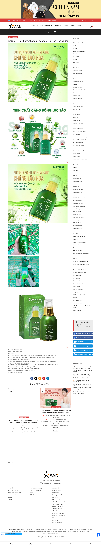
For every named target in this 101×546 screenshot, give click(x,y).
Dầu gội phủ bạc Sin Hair (79, 89)
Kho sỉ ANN (83, 20)
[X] (35, 378)
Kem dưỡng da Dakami (78, 145)
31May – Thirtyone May (78, 42)
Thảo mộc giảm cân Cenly (79, 272)
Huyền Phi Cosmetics (78, 128)
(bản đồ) (54, 20)
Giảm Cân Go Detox (78, 106)
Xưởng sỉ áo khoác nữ (57, 511)
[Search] (91, 24)
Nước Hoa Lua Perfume (78, 244)
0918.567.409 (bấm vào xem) (13, 533)
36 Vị (74, 45)
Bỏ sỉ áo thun (55, 497)
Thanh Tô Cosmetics (78, 267)
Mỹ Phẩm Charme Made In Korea (81, 186)
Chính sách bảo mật (13, 495)
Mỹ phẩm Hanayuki (77, 200)
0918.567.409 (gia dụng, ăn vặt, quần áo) (84, 341)
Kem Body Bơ (76, 134)
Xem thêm (23, 435)
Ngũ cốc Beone (76, 233)
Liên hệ (73, 25)
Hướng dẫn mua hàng (36, 488)
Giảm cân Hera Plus (78, 112)
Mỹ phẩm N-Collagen (78, 211)
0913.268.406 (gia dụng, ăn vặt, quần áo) (84, 346)
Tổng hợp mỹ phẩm (78, 292)
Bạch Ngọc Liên (77, 53)
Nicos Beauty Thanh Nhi (79, 236)
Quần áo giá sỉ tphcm (57, 504)
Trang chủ (34, 25)
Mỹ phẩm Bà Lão (77, 178)
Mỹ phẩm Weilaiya (77, 228)
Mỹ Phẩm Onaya (77, 214)
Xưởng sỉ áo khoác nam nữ (59, 513)
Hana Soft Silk (76, 120)
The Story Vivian (77, 275)
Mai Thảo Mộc (76, 156)
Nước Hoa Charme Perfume (79, 242)
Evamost (75, 103)
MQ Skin (75, 173)
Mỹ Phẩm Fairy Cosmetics (79, 197)
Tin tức (66, 25)
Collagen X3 (76, 84)
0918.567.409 (22, 20)
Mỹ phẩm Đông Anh (78, 192)
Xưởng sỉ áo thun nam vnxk (59, 515)
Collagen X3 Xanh (77, 87)
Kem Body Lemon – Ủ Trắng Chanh (81, 137)
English (79, 25)
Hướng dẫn (58, 25)
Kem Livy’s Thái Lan (78, 148)
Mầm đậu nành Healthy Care (80, 159)
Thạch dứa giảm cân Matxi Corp (80, 261)
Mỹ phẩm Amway (77, 175)
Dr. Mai (75, 101)
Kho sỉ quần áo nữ (56, 492)
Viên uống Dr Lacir (77, 303)
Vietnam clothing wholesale (59, 518)
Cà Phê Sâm (76, 62)
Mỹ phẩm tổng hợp (77, 225)
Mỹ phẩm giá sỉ (56, 520)
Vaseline (75, 297)
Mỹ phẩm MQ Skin (77, 209)
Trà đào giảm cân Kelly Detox (80, 294)
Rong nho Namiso (77, 250)
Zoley (74, 315)
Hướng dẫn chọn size (35, 490)
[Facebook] (31, 378)
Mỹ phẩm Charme (77, 184)
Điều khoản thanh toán (36, 495)
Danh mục (90, 20)
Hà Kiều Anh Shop (77, 114)
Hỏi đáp (32, 492)
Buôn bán (75, 59)
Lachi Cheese (76, 153)
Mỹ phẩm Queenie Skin (78, 220)
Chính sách (76, 78)
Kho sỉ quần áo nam (57, 490)
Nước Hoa (75, 239)
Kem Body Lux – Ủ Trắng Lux (80, 139)
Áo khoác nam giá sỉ (57, 508)
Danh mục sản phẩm (46, 25)
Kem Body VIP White (78, 142)
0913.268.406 (14, 20)
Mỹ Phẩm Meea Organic (79, 206)
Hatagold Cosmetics (78, 123)
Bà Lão (75, 48)
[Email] (39, 378)
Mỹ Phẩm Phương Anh (78, 217)
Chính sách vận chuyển (14, 492)
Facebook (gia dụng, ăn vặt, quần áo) (84, 333)
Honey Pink (76, 126)
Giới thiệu (11, 488)
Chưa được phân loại (78, 81)
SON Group (76, 258)
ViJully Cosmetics (77, 310)
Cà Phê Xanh (76, 65)
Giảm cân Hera (76, 109)
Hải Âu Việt (75, 117)
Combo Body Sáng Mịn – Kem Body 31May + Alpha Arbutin (82, 392)
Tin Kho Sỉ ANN (76, 286)
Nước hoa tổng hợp (77, 247)
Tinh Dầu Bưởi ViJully (78, 289)
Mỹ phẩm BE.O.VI (77, 181)
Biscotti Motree (76, 56)
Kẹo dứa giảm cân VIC (78, 150)
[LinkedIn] (47, 378)
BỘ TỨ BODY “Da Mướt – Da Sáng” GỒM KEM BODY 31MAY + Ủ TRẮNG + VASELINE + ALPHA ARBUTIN (82, 376)
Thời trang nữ (76, 280)
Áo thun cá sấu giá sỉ (57, 506)
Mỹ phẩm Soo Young (13, 37)
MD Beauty (75, 164)
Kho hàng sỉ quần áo (57, 495)
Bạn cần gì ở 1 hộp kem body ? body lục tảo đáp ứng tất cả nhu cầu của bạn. (23, 422)
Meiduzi (75, 167)
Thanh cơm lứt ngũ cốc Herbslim (81, 264)
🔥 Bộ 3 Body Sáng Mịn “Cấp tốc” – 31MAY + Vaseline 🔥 (82, 381)
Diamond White (76, 95)
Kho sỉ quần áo (56, 488)
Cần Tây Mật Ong (77, 67)
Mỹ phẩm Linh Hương (78, 203)
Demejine (75, 92)
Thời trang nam (77, 278)
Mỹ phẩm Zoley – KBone (79, 231)
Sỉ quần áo (45, 536)
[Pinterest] (43, 378)
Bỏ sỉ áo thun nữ (56, 499)
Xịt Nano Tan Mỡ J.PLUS (79, 313)
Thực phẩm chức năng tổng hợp (80, 283)
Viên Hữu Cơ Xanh (77, 300)
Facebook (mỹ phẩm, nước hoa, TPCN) (84, 337)
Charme (75, 76)
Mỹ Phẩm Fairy (76, 195)
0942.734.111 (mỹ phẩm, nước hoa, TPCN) (84, 350)
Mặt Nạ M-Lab (76, 162)
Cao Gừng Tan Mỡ (77, 70)
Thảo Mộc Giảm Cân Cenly (79, 269)
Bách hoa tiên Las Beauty (79, 51)
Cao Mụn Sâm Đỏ (77, 73)
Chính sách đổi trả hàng (14, 490)
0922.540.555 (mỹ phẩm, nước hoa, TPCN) (84, 354)
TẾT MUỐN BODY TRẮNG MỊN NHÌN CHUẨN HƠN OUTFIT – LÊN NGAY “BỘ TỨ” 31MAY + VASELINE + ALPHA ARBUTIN (82, 369)
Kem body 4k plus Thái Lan (79, 131)
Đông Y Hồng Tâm (77, 98)
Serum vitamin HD (77, 256)
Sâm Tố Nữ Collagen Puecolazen (81, 253)
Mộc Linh (75, 170)
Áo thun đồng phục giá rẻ (58, 501)
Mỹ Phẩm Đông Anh (78, 189)
